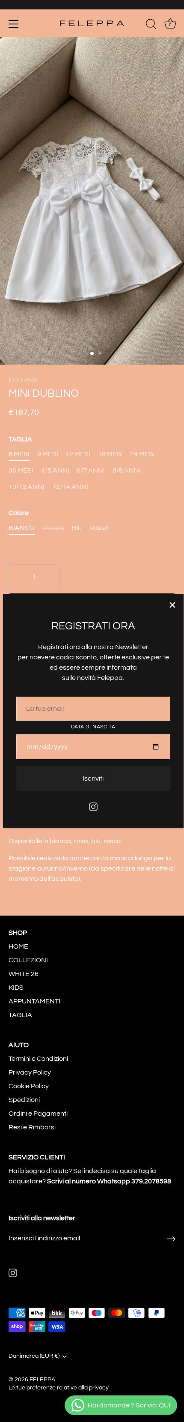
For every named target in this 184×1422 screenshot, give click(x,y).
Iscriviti (93, 778)
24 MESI (142, 454)
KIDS (16, 987)
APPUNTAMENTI (34, 1001)
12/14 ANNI (70, 486)
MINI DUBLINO (44, 393)
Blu (77, 527)
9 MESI (47, 454)
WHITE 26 (24, 973)
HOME (18, 946)
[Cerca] (151, 25)
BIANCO (22, 527)
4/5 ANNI (55, 470)
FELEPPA (23, 380)
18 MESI (110, 454)
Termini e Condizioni (38, 1058)
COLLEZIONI (28, 960)
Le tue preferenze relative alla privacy (59, 1388)
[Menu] (13, 24)
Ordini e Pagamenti (38, 1113)
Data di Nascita (93, 727)
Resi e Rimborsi (32, 1127)
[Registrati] (171, 1238)
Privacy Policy (30, 1072)
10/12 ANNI (27, 486)
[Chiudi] (172, 605)
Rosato (53, 527)
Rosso (99, 527)
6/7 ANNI (91, 470)
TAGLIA (20, 439)
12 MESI (77, 454)
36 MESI (21, 470)
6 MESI (19, 454)
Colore (19, 512)
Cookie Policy (29, 1086)
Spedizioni (24, 1099)
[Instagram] (93, 806)
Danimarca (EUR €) (34, 1356)
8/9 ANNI (127, 470)
